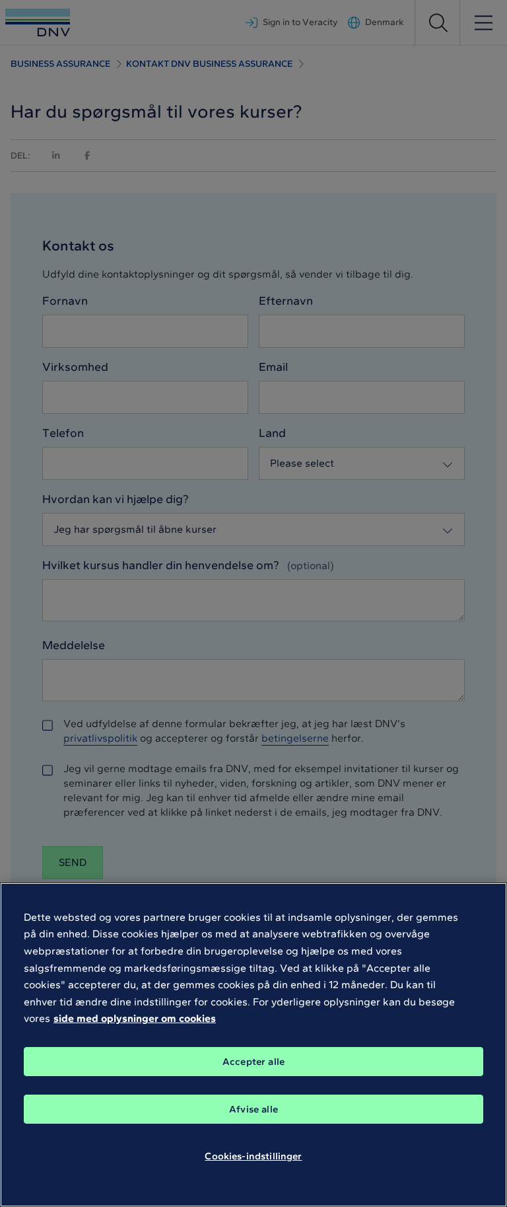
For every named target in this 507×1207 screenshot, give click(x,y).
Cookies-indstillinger (253, 1156)
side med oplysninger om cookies (134, 1018)
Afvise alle (253, 1109)
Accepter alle (253, 1062)
